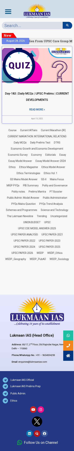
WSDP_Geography (15, 259)
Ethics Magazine (28, 167)
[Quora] (37, 433)
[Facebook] (44, 433)
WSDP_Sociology (59, 259)
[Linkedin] (29, 433)
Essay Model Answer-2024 (51, 161)
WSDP (40, 253)
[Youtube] (33, 409)
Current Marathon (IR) (53, 130)
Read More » (37, 109)
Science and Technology (54, 210)
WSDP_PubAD (38, 259)
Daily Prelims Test (40, 142)
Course (12, 130)
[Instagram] (41, 409)
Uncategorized (58, 216)
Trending (42, 216)
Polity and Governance (55, 185)
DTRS (57, 142)
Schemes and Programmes (21, 210)
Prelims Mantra (37, 191)
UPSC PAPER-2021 (52, 234)
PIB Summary (31, 185)
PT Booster (56, 191)
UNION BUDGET (32, 222)
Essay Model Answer (20, 161)
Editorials (50, 155)
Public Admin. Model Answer (23, 197)
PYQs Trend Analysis (51, 204)
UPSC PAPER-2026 (22, 253)
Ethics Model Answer (53, 167)
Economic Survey (18, 155)
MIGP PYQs (13, 185)
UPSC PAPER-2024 (24, 247)
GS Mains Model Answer (24, 179)
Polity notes (18, 191)
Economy (36, 155)
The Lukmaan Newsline (20, 216)
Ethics (12, 167)
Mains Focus (57, 179)
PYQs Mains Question (23, 204)
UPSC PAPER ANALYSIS (24, 234)
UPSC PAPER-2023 (49, 240)
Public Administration (55, 197)
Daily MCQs (20, 142)
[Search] (67, 25)
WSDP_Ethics (55, 253)
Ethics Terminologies (28, 173)
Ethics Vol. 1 (50, 173)
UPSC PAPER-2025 (49, 247)
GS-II (43, 179)
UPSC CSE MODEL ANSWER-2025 (37, 228)
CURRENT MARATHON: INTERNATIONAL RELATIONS (37, 136)
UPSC (47, 222)
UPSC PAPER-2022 (24, 240)
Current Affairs (28, 130)
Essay (62, 155)
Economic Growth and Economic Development (37, 148)
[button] (68, 356)
